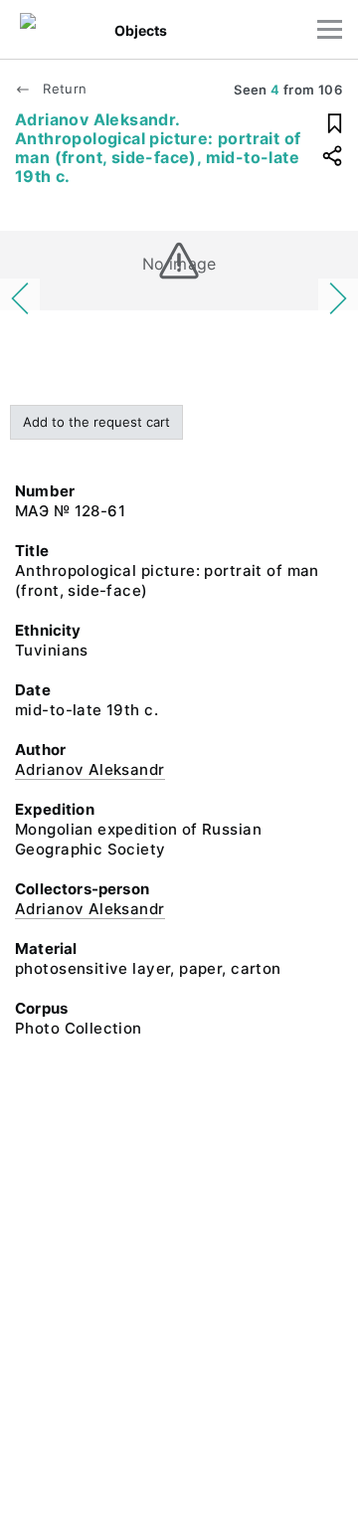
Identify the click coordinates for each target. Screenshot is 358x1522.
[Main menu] (329, 29)
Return (63, 88)
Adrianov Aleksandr (90, 769)
